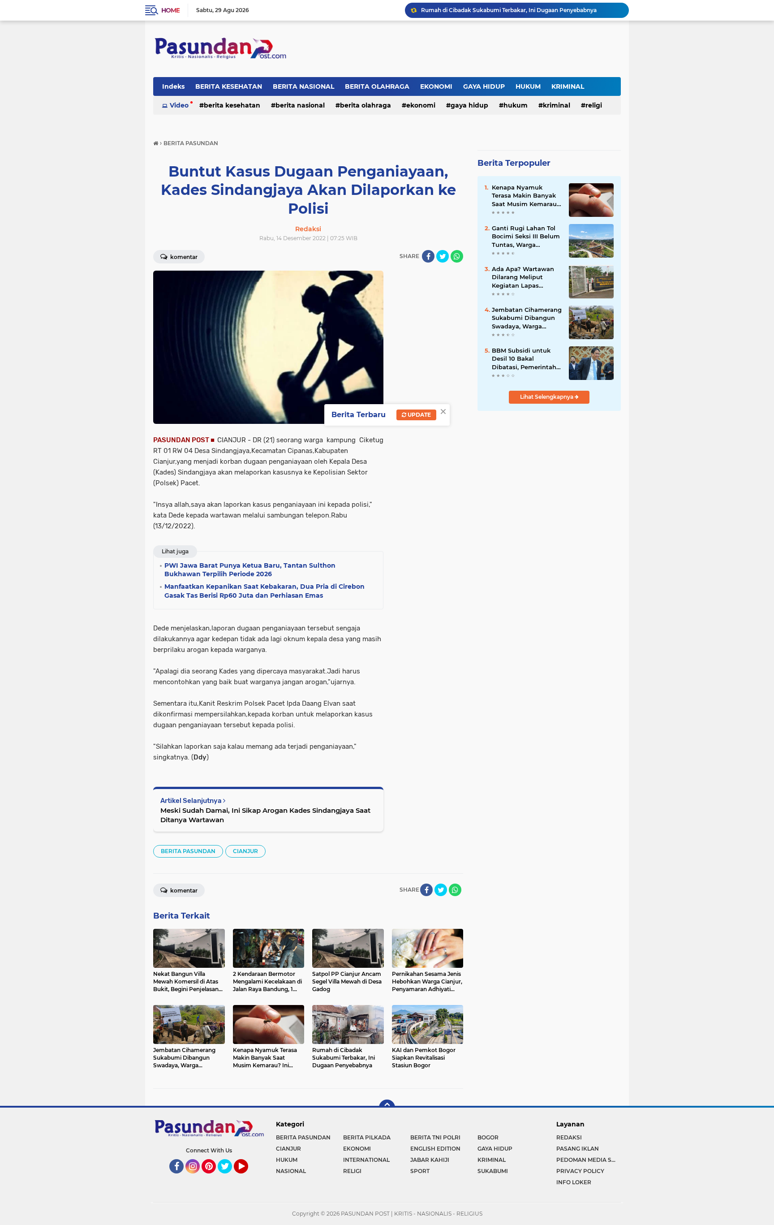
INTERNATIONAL (366, 1159)
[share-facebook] (428, 256)
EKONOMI (436, 86)
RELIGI (593, 105)
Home (170, 10)
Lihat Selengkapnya (547, 396)
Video (179, 105)
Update (418, 414)
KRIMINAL (567, 86)
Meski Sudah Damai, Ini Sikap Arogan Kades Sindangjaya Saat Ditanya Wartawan (265, 815)
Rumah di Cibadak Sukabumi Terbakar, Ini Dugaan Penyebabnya (509, 10)
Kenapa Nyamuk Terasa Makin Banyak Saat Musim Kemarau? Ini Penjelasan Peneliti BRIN (526, 196)
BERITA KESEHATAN (228, 86)
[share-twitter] (442, 256)
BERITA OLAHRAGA (377, 86)
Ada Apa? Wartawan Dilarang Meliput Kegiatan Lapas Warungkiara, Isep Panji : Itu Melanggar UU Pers (523, 277)
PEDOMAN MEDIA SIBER (588, 1159)
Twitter (229, 1177)
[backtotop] (387, 1108)
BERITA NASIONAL (303, 86)
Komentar (183, 257)
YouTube (247, 1177)
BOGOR (488, 1137)
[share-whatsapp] (457, 256)
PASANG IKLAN (577, 1148)
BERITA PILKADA (367, 1137)
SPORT (420, 1171)
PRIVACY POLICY (580, 1171)
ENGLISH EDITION (435, 1148)
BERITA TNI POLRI (435, 1137)
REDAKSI (569, 1137)
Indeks (173, 86)
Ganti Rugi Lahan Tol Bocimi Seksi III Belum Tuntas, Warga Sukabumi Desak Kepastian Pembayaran (526, 236)
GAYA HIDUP (484, 86)
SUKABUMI (492, 1171)
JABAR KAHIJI (429, 1159)
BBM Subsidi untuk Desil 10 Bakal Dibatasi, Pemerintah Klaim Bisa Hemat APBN (524, 359)
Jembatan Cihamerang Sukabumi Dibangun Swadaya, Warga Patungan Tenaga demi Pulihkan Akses (527, 318)
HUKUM (528, 86)
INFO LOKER (573, 1182)
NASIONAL (291, 1171)
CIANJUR (245, 851)
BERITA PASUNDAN (188, 851)
